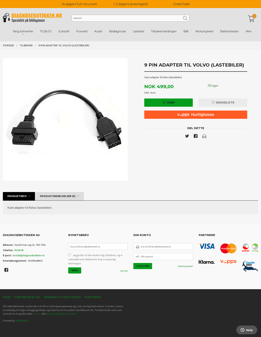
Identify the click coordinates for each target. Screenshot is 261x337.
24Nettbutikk (22, 320)
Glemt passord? (185, 266)
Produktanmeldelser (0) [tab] (57, 196)
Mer (249, 31)
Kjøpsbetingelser (27, 297)
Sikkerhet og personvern (62, 297)
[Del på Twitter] (187, 136)
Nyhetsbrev (92, 297)
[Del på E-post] (204, 136)
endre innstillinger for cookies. (61, 313)
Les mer (124, 270)
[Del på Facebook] (195, 136)
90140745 (19, 250)
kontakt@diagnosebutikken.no (29, 255)
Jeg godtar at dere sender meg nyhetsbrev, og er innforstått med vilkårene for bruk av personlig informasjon (95, 259)
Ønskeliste (224, 102)
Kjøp (171, 102)
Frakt (7, 297)
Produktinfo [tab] (17, 196)
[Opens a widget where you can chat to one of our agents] (246, 330)
